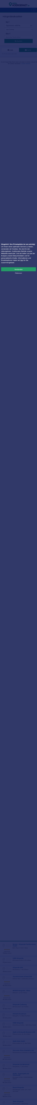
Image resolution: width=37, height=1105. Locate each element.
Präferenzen (18, 273)
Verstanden (18, 269)
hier (21, 260)
